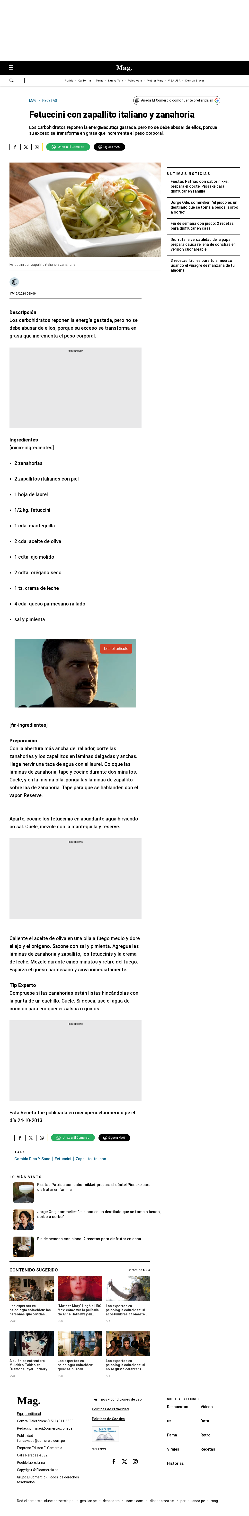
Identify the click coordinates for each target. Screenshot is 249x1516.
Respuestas (177, 1406)
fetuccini (63, 1159)
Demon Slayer (194, 80)
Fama (172, 1435)
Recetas (208, 1449)
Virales (173, 1449)
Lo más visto (25, 1177)
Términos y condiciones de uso (117, 1399)
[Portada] (28, 1409)
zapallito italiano (91, 1159)
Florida (68, 80)
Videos (207, 1406)
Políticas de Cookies (108, 1419)
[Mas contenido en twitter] (124, 1461)
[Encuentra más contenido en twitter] (25, 147)
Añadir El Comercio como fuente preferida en (177, 100)
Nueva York (115, 80)
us (169, 1421)
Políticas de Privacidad (110, 1409)
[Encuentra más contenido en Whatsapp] (36, 147)
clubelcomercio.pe (59, 1501)
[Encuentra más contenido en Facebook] (14, 147)
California (84, 80)
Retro (206, 1435)
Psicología (135, 80)
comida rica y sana (32, 1159)
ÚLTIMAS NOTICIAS (189, 174)
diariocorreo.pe (162, 1501)
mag (214, 1501)
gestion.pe (88, 1501)
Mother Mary (155, 80)
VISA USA (174, 80)
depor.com (111, 1501)
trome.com (134, 1501)
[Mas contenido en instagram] (135, 1461)
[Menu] (13, 68)
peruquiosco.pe (192, 1501)
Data (205, 1421)
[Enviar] (11, 81)
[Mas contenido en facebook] (113, 1461)
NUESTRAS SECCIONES (182, 1399)
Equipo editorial (29, 1414)
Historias (175, 1463)
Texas (99, 80)
